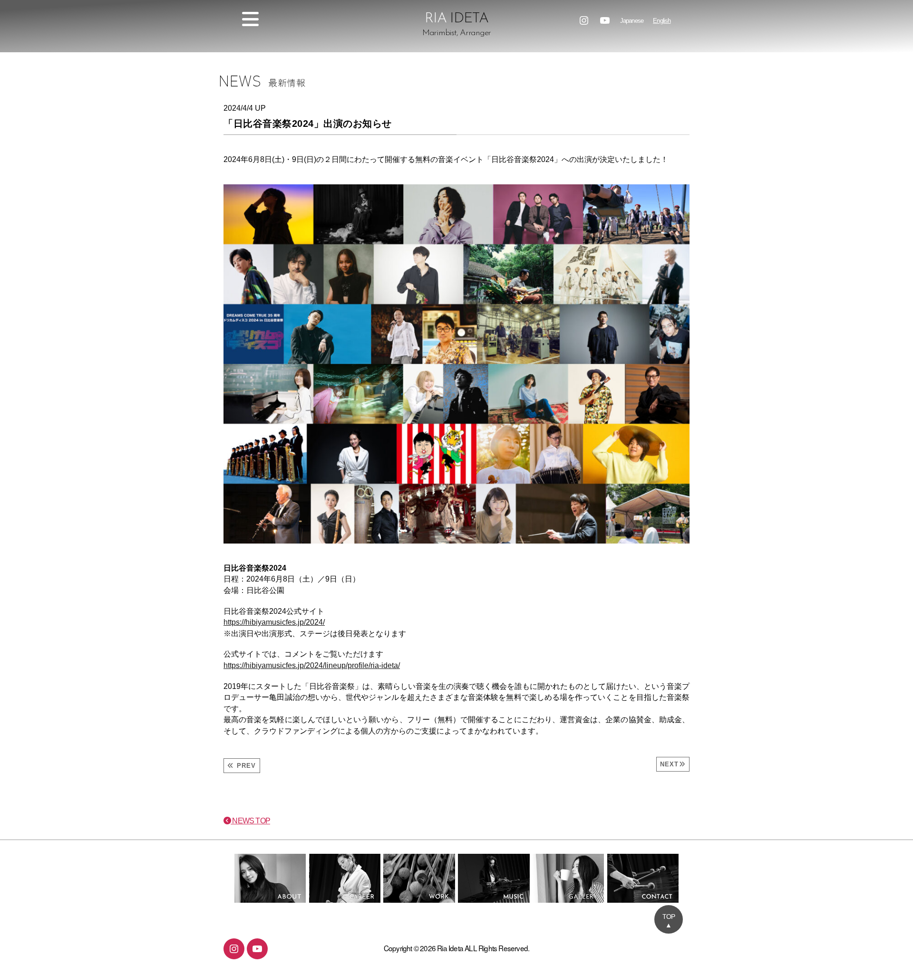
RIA (456, 25)
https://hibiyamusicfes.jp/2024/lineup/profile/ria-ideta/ (311, 665)
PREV (245, 765)
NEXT (669, 764)
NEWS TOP (250, 821)
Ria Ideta (450, 948)
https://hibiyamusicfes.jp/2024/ (274, 622)
